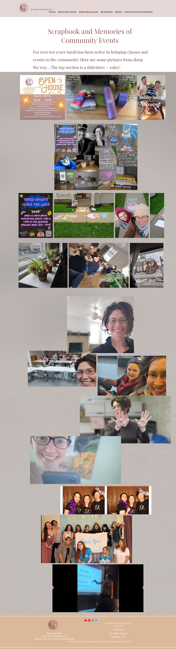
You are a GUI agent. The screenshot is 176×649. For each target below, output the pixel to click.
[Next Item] (161, 97)
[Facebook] (92, 620)
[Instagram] (89, 620)
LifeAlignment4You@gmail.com (118, 623)
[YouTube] (85, 620)
